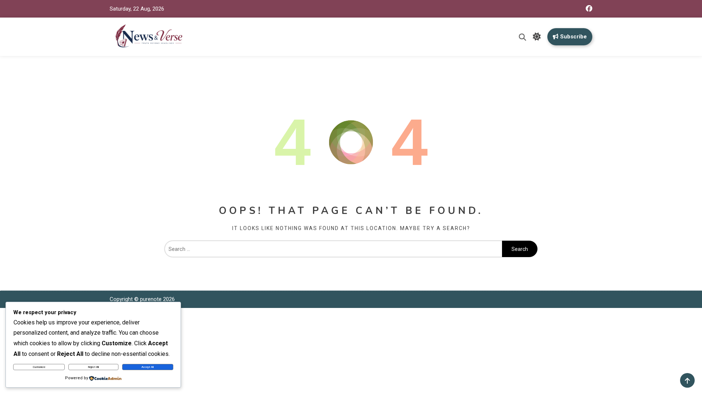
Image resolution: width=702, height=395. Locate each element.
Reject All (93, 367)
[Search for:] (333, 249)
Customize (39, 367)
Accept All (147, 367)
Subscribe (573, 36)
